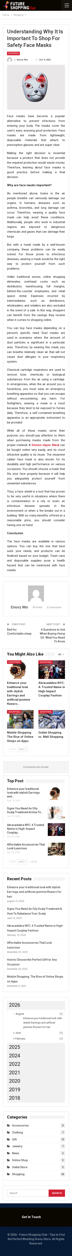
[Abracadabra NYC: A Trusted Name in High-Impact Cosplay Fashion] (51, 669)
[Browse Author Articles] (36, 593)
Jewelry (17, 1146)
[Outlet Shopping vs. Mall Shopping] (51, 719)
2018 (14, 1098)
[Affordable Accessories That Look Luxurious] (56, 849)
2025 (14, 1047)
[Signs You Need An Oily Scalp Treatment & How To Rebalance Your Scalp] (56, 813)
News (15, 1153)
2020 (14, 1081)
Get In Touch (31, 1217)
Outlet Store (19, 1167)
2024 (14, 1056)
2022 (14, 1064)
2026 (14, 1005)
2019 (14, 1090)
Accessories (20, 1125)
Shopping (13, 53)
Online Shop (20, 1160)
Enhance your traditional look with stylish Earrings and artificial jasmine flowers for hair (34, 892)
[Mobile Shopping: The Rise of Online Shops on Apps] (20, 719)
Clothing (17, 1132)
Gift (14, 1139)
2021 (14, 1073)
